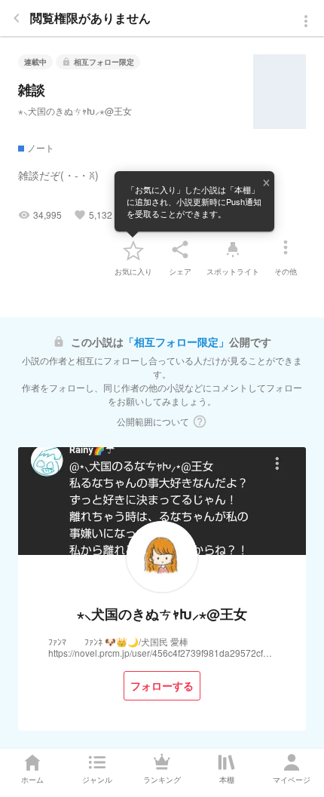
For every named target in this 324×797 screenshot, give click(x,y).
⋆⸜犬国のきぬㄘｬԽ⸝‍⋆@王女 (75, 110)
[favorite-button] (133, 250)
